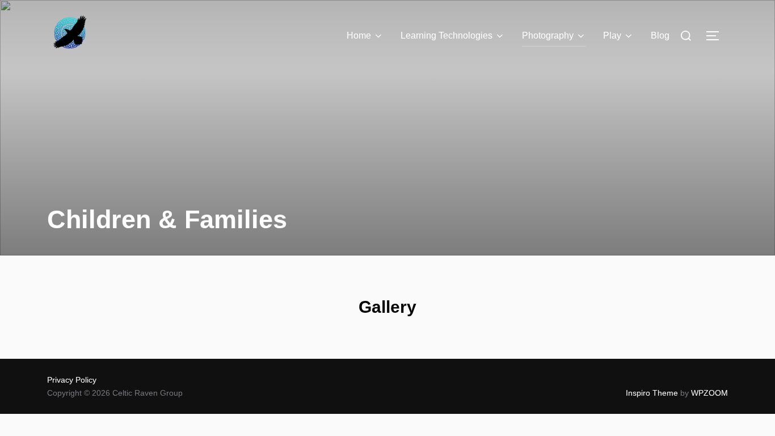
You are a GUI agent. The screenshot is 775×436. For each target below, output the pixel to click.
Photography (548, 35)
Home (359, 35)
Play (612, 35)
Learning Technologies (446, 35)
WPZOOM (709, 392)
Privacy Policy (71, 379)
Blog (660, 35)
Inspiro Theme (652, 392)
